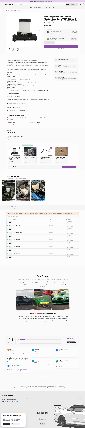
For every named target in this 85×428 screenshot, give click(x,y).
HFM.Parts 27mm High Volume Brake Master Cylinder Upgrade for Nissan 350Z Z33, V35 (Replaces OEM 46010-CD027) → (17, 354)
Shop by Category (37, 7)
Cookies (59, 401)
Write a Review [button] (71, 342)
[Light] (41, 423)
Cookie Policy (15, 420)
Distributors (69, 399)
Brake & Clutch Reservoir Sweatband (30, 158)
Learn (47, 7)
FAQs (71, 401)
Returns (70, 396)
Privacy (59, 399)
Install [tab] (15, 208)
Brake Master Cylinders (16, 10)
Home (30, 7)
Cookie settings (57, 405)
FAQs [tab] (21, 208)
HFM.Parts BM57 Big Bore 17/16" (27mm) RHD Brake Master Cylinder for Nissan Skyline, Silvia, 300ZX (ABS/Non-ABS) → (42, 354)
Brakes (11, 10)
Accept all (6, 423)
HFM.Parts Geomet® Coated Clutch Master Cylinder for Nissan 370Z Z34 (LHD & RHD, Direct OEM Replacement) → (66, 354)
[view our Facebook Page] (38, 413)
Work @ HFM (69, 403)
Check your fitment (61, 48)
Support (54, 7)
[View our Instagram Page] (42, 413)
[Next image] (40, 30)
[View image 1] (9, 49)
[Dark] (44, 423)
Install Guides (80, 399)
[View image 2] (14, 49)
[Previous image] (9, 30)
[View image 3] (18, 49)
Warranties (58, 396)
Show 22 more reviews (42, 376)
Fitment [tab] (10, 208)
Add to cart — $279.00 (61, 46)
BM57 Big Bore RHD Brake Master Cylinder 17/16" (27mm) (14, 158)
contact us (74, 387)
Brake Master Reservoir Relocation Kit (45, 158)
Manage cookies (15, 423)
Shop (9, 10)
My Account (80, 396)
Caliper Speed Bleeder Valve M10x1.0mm (60, 158)
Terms (59, 403)
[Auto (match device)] (42, 423)
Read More (36, 100)
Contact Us (81, 401)
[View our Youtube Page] (46, 413)
